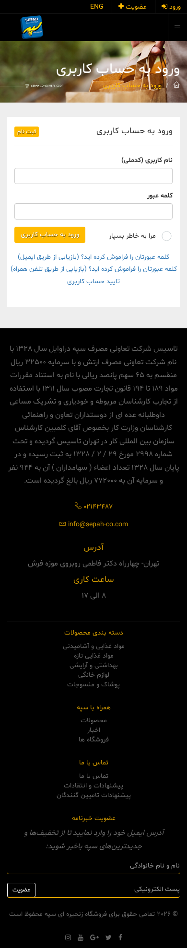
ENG (97, 7)
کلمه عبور (160, 195)
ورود (174, 7)
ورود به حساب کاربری (132, 85)
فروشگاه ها (94, 739)
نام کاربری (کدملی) (147, 160)
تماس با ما (93, 776)
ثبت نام (26, 132)
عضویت (135, 7)
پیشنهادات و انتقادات (93, 785)
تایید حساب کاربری (93, 281)
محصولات (94, 720)
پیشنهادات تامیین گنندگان (94, 795)
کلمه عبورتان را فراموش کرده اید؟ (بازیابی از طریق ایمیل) (93, 257)
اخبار (93, 730)
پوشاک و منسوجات (93, 684)
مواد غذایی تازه (94, 655)
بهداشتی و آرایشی (94, 665)
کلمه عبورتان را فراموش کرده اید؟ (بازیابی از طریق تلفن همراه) (94, 269)
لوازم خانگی (93, 675)
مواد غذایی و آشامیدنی (94, 646)
